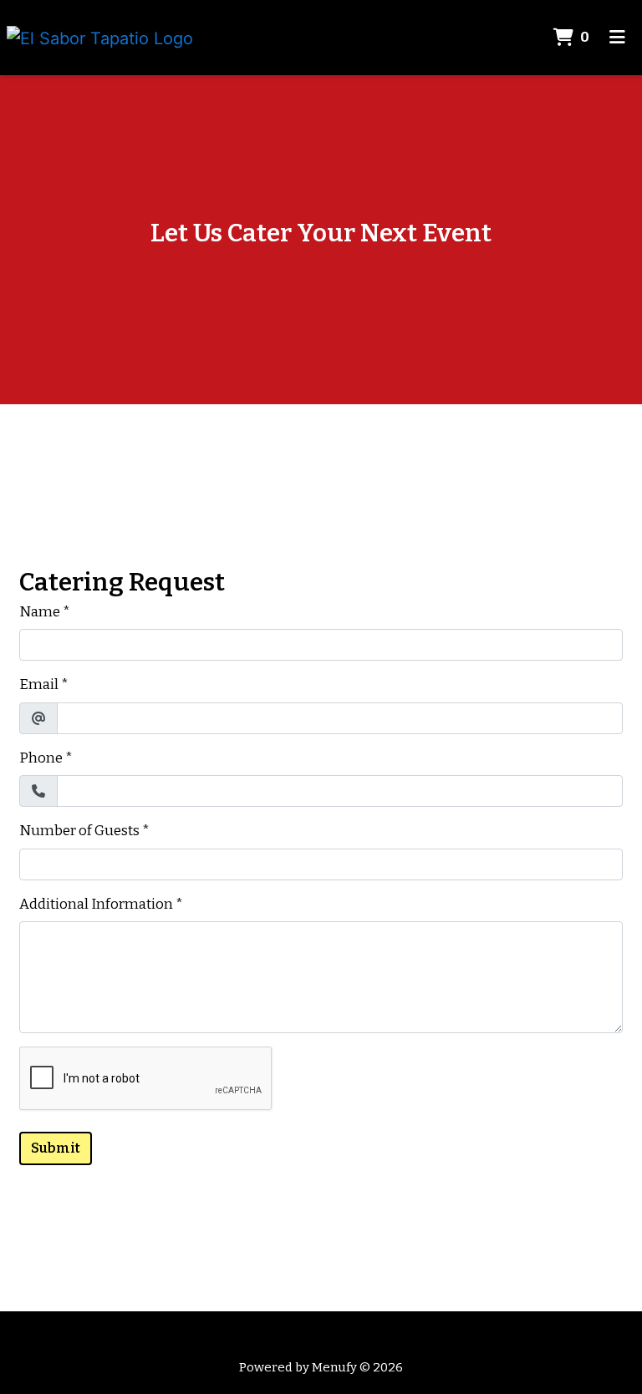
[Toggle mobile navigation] (617, 37)
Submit (55, 1148)
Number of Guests (79, 830)
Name (39, 612)
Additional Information (96, 904)
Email (39, 684)
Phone (41, 758)
